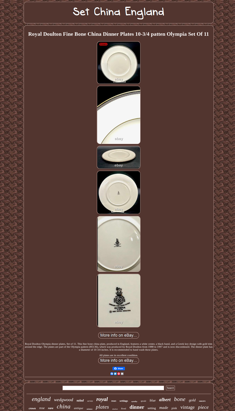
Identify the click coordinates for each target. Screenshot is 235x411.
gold (192, 400)
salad (80, 400)
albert (165, 399)
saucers (202, 401)
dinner (137, 407)
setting (152, 408)
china (64, 406)
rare (50, 408)
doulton (115, 409)
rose (42, 408)
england (41, 399)
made (163, 407)
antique (78, 408)
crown (32, 408)
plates (102, 407)
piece (203, 407)
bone (179, 399)
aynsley (134, 401)
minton (89, 409)
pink (174, 408)
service (90, 401)
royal (102, 399)
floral (123, 408)
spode (143, 401)
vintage (187, 407)
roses (113, 401)
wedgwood (63, 399)
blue (153, 400)
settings (124, 400)
